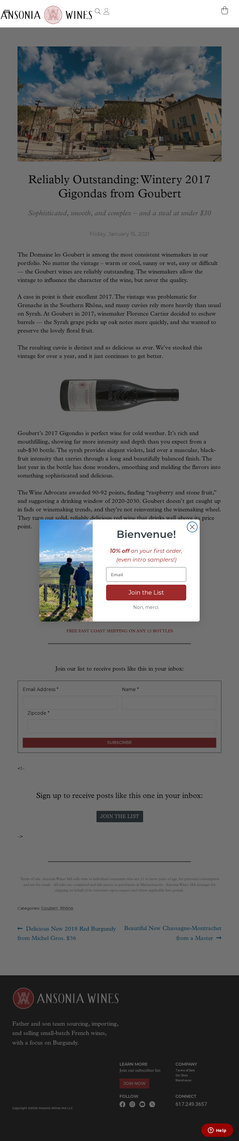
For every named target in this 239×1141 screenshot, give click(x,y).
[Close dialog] (192, 527)
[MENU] (6, 11)
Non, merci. (146, 607)
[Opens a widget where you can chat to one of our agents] (217, 1130)
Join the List (146, 592)
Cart (225, 10)
